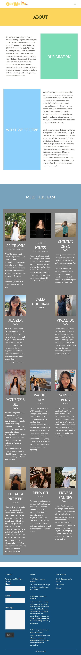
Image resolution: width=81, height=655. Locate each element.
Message (9, 607)
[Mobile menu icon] (74, 4)
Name (8, 584)
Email (8, 596)
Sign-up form (60, 585)
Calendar (59, 588)
